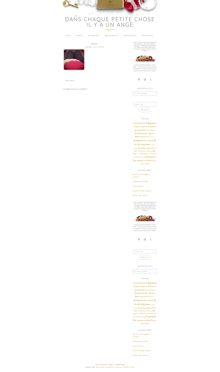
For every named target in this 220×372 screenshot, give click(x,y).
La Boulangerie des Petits (140, 182)
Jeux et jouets (148, 140)
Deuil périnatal (150, 130)
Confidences (144, 127)
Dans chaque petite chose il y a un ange (110, 22)
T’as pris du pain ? (138, 186)
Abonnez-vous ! (145, 110)
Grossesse (152, 137)
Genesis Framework (117, 367)
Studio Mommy (109, 365)
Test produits (150, 157)
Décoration (146, 137)
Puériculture (150, 154)
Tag (144, 157)
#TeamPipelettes (138, 123)
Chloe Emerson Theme (102, 367)
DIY (141, 137)
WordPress (127, 367)
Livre (149, 148)
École (147, 164)
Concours (136, 126)
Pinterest (146, 154)
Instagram (138, 140)
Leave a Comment (99, 47)
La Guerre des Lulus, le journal (142, 191)
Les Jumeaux (142, 148)
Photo (141, 154)
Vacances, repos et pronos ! (140, 196)
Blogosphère (152, 123)
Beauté (145, 123)
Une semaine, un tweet (142, 160)
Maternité (154, 148)
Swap (141, 157)
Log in (133, 367)
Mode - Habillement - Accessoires (143, 151)
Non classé (138, 154)
